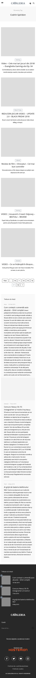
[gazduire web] (18, 650)
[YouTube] (21, 658)
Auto (5, 304)
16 (32, 280)
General (18, 261)
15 (28, 280)
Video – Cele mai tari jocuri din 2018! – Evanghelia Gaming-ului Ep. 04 (18, 65)
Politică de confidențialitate (18, 666)
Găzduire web (18, 648)
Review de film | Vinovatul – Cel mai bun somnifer (18, 165)
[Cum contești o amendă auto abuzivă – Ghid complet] (18, 389)
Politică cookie (18, 669)
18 (18, 285)
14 (23, 280)
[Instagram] (28, 658)
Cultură (18, 160)
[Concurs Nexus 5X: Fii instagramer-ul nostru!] (6, 591)
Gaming (18, 60)
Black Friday (18, 110)
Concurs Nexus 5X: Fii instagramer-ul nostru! (21, 590)
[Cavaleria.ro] (18, 3)
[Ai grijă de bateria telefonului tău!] (6, 601)
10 (15, 280)
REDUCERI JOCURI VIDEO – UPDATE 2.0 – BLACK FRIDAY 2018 (18, 115)
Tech (5, 484)
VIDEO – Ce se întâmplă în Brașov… (18, 264)
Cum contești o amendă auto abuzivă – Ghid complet (23, 579)
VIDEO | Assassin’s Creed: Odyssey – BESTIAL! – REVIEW (18, 215)
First (5, 280)
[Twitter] (14, 658)
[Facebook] (7, 658)
